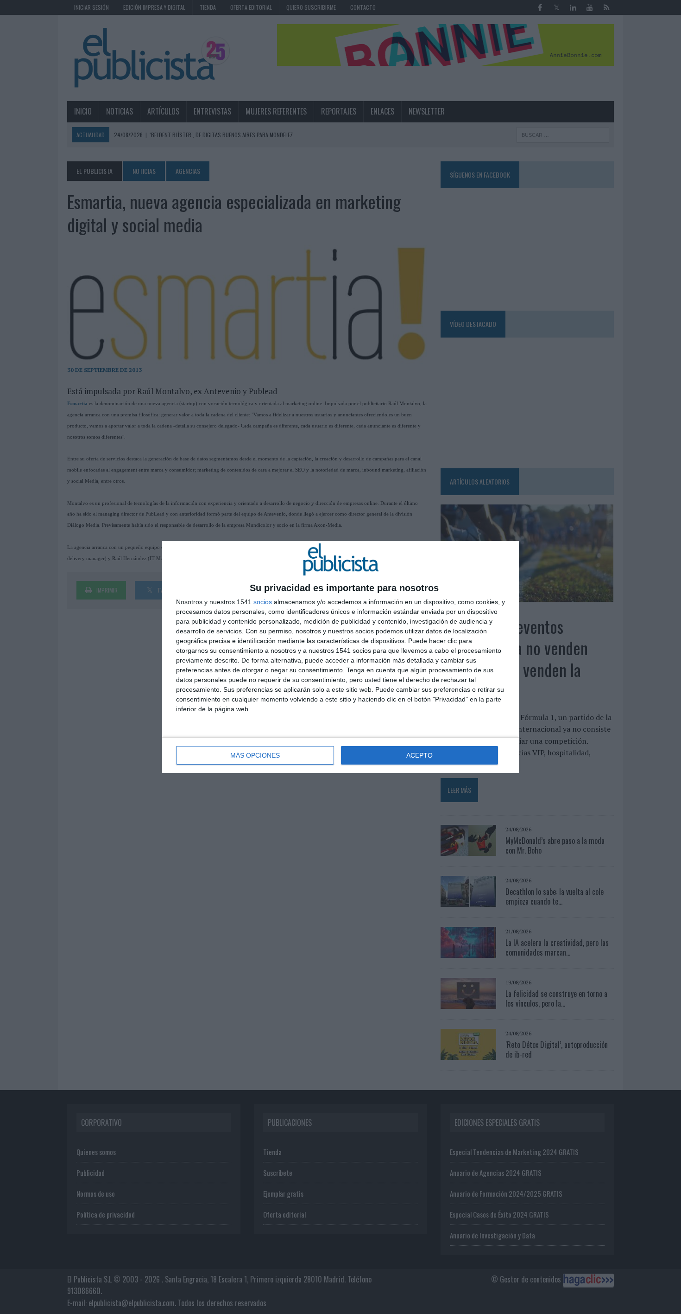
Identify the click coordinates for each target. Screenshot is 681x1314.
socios (262, 602)
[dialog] (340, 656)
